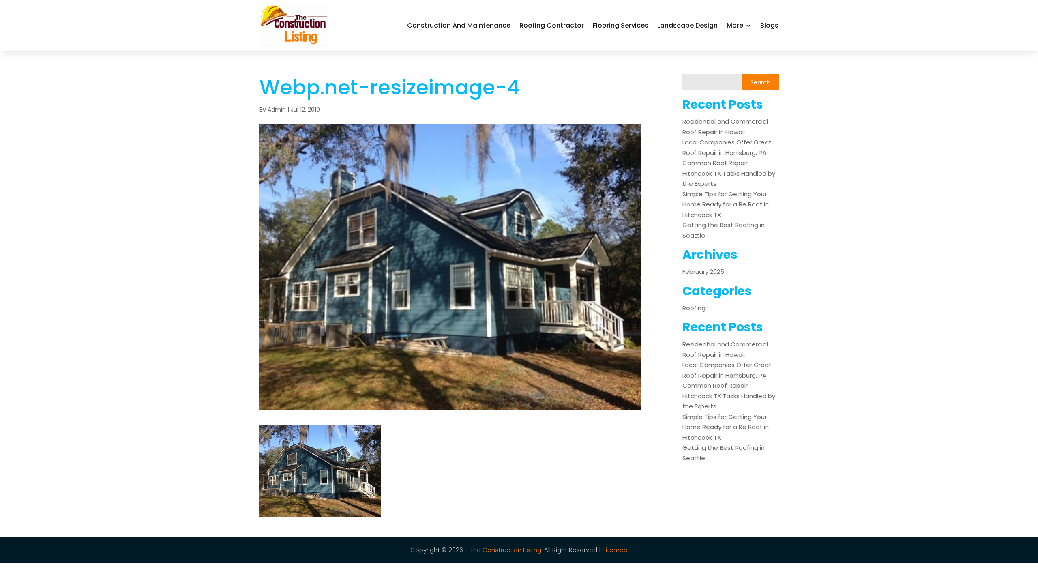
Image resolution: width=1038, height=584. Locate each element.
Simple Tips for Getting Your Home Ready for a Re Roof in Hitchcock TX (725, 204)
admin (277, 109)
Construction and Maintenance (458, 25)
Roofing (694, 308)
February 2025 (703, 271)
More (735, 25)
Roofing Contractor (551, 25)
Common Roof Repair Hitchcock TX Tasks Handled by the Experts (728, 173)
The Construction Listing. (506, 549)
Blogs (769, 25)
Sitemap (615, 549)
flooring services (620, 25)
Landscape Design (687, 25)
